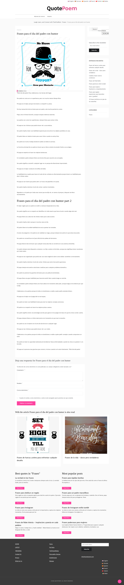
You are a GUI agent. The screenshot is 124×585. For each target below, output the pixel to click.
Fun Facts (51, 547)
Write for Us (18, 561)
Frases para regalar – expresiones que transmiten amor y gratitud (96, 94)
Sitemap (51, 561)
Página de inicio (39, 16)
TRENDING (18, 551)
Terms (51, 544)
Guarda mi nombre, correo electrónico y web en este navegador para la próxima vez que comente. (46, 398)
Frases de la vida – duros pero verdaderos (82, 458)
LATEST (17, 547)
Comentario (20, 370)
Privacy (17, 557)
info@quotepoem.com (87, 556)
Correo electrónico (22, 390)
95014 (100, 30)
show (24, 91)
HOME (17, 544)
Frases (49, 16)
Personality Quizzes (54, 554)
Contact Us (18, 554)
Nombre (19, 383)
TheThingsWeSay (54, 551)
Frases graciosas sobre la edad (97, 84)
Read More (20, 488)
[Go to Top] (119, 581)
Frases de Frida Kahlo (95, 81)
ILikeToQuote (53, 557)
